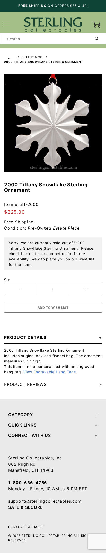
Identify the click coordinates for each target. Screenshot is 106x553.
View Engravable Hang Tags (49, 372)
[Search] (97, 38)
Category (20, 414)
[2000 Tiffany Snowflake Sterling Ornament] (53, 125)
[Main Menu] (7, 24)
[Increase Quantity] (85, 289)
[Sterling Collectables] (53, 24)
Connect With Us (29, 435)
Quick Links (22, 425)
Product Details (25, 337)
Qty (7, 279)
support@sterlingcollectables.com (45, 501)
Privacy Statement (26, 527)
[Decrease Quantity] (20, 289)
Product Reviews (25, 384)
